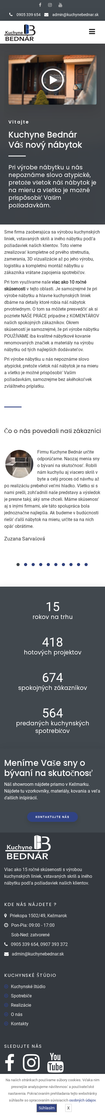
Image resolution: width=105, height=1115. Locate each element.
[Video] (52, 80)
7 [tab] (63, 564)
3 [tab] (33, 564)
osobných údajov (82, 1100)
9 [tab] (78, 564)
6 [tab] (55, 564)
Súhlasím (47, 1108)
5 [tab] (48, 564)
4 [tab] (40, 564)
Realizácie (21, 1005)
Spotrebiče (21, 996)
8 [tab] (71, 564)
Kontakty (20, 1023)
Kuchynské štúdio (28, 986)
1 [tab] (18, 564)
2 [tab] (25, 564)
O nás (16, 1014)
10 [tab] (86, 564)
